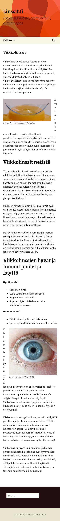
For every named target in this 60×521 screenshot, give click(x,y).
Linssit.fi (31, 514)
